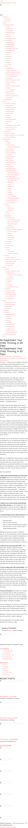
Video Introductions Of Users (13, 80)
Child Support (9, 113)
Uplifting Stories (10, 273)
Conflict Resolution (11, 202)
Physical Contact (10, 93)
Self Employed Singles (10, 334)
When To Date (10, 160)
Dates (6, 66)
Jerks (7, 54)
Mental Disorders (10, 156)
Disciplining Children (11, 294)
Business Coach (10, 330)
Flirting (8, 34)
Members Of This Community (15, 275)
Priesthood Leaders (10, 133)
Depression (9, 56)
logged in (10, 630)
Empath (8, 62)
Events (5, 300)
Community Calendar (10, 304)
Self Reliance (8, 215)
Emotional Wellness (11, 152)
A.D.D (7, 60)
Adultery (8, 87)
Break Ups (9, 158)
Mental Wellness (10, 151)
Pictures (8, 36)
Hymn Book (9, 284)
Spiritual (7, 269)
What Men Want (10, 263)
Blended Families (10, 290)
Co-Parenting (9, 298)
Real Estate (7, 131)
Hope (4, 267)
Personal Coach (10, 326)
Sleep (7, 212)
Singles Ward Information (12, 286)
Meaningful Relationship (14, 147)
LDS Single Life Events (10, 302)
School (8, 249)
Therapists (9, 318)
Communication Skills (11, 200)
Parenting (7, 288)
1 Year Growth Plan (11, 257)
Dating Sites (9, 28)
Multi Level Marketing (13, 221)
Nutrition (8, 206)
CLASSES (4, 649)
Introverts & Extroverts (12, 48)
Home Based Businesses (14, 219)
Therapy (8, 143)
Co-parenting (9, 265)
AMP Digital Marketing (18, 823)
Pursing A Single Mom (11, 76)
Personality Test (10, 50)
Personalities (9, 166)
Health (6, 204)
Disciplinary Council (11, 162)
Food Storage (9, 245)
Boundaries (9, 78)
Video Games (9, 97)
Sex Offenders (10, 91)
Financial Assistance (13, 253)
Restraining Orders (11, 107)
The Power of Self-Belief (9, 739)
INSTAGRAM (5, 745)
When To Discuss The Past (13, 74)
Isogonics (10, 210)
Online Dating (8, 40)
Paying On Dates (10, 82)
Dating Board (8, 99)
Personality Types (9, 46)
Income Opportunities (11, 332)
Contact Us (7, 20)
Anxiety (8, 58)
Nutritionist (9, 322)
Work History (11, 237)
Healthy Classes (10, 145)
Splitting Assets (10, 111)
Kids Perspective (10, 296)
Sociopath (8, 64)
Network (4, 663)
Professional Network (10, 314)
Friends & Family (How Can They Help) (14, 135)
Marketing (10, 225)
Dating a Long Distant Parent (13, 72)
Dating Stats (9, 68)
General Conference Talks (12, 271)
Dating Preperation (9, 24)
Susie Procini (11, 328)
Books (7, 26)
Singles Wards (8, 306)
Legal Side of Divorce (10, 103)
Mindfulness (9, 154)
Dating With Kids (10, 32)
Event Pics (7, 308)
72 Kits (8, 247)
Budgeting (8, 241)
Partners (7, 312)
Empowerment (6, 139)
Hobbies (8, 164)
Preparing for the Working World (14, 229)
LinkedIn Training (12, 231)
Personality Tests (12, 180)
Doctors (8, 320)
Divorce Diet (11, 208)
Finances (8, 243)
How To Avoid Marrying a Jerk (13, 259)
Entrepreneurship (10, 218)
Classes (7, 255)
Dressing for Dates (11, 38)
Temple (8, 84)
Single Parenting (10, 292)
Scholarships (11, 251)
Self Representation (11, 119)
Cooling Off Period (10, 129)
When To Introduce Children (13, 85)
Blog (4, 336)
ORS (7, 123)
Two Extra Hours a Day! (8, 718)
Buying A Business (12, 223)
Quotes (8, 282)
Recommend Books (11, 170)
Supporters (6, 310)
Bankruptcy (9, 121)
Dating (4, 22)
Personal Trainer (10, 324)
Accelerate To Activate (8, 696)
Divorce (5, 101)
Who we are (8, 19)
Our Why (5, 17)
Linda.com (10, 239)
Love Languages (10, 89)
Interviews (10, 235)
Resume (10, 233)
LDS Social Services (11, 127)
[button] (14, 15)
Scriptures (10, 277)
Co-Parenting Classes (10, 137)
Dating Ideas (9, 30)
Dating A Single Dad (11, 70)
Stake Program (10, 227)
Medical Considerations (12, 95)
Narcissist (8, 52)
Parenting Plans (10, 105)
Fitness (8, 214)
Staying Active (10, 279)
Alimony (8, 115)
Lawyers (8, 316)
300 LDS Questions (13, 172)
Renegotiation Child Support (13, 125)
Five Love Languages (13, 174)
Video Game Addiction (13, 198)
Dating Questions (10, 44)
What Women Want (11, 261)
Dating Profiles (10, 42)
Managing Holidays (11, 168)
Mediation (8, 117)
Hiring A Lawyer (10, 109)
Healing (7, 141)
